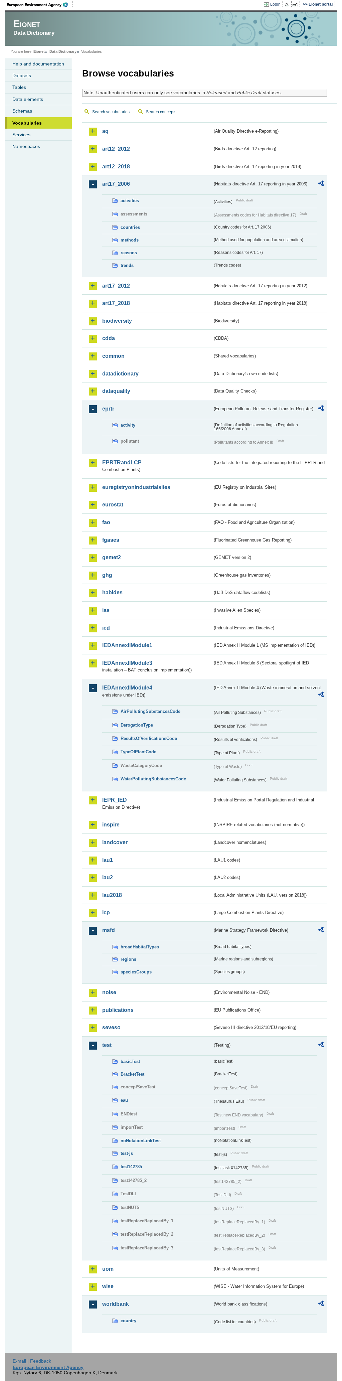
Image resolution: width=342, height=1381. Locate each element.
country (128, 1320)
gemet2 (111, 557)
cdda (108, 338)
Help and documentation (38, 63)
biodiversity (117, 321)
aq (105, 131)
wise (108, 1286)
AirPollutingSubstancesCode (150, 711)
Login (275, 4)
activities (130, 200)
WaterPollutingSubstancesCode (153, 778)
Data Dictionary (62, 51)
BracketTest (132, 1074)
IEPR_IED (114, 800)
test (107, 1045)
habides (112, 592)
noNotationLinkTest (141, 1140)
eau (124, 1100)
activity (128, 425)
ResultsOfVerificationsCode (149, 738)
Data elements (27, 99)
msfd (108, 930)
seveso (111, 1027)
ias (106, 610)
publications (118, 1010)
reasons (129, 252)
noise (109, 992)
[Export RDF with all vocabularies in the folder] (321, 184)
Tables (19, 87)
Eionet (39, 51)
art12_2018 (116, 166)
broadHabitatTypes (140, 946)
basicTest (130, 1061)
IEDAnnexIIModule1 (127, 645)
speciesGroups (136, 971)
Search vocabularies (111, 112)
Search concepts (161, 112)
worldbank (115, 1304)
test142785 (131, 1166)
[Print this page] (288, 4)
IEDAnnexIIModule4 (127, 687)
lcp (106, 912)
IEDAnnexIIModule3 (127, 663)
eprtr (108, 409)
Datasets (21, 75)
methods (130, 240)
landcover (115, 842)
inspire (111, 824)
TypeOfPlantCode (138, 751)
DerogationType (137, 725)
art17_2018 (116, 303)
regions (128, 959)
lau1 (107, 860)
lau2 (107, 877)
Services (21, 134)
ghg (107, 575)
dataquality (116, 391)
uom (108, 1269)
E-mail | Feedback (32, 1361)
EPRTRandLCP (122, 462)
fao (106, 522)
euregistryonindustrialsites (136, 487)
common (113, 356)
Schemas (22, 111)
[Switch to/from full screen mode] (296, 4)
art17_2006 (116, 184)
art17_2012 (116, 286)
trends (127, 265)
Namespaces (26, 146)
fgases (110, 540)
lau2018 (112, 895)
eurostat (112, 504)
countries (130, 227)
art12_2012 (116, 149)
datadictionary (120, 373)
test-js (127, 1153)
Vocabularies (27, 123)
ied (106, 628)
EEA (39, 4)
